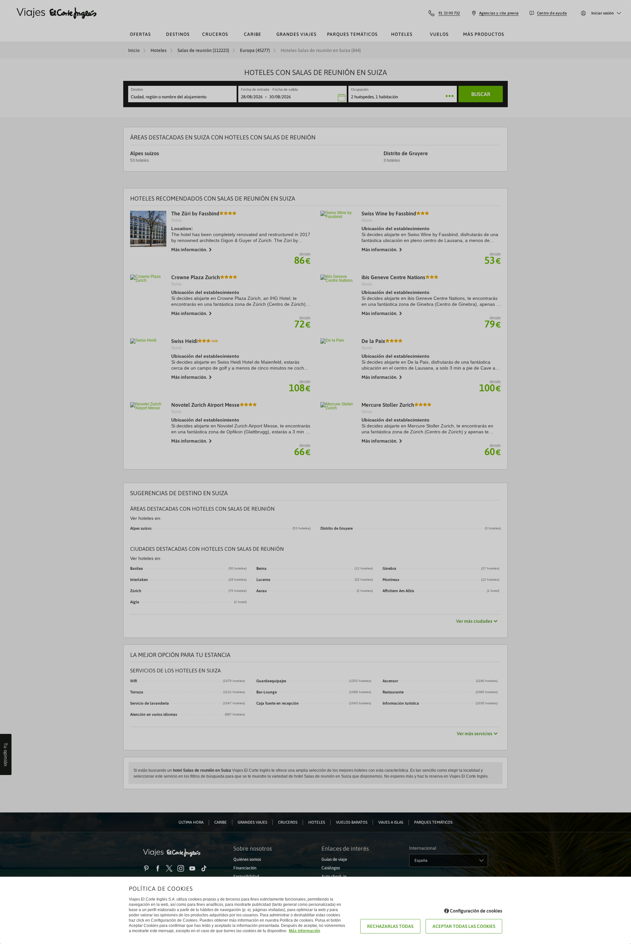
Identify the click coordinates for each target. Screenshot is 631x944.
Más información (304, 931)
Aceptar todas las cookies (463, 926)
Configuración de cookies (476, 910)
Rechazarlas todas (390, 926)
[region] (315, 472)
